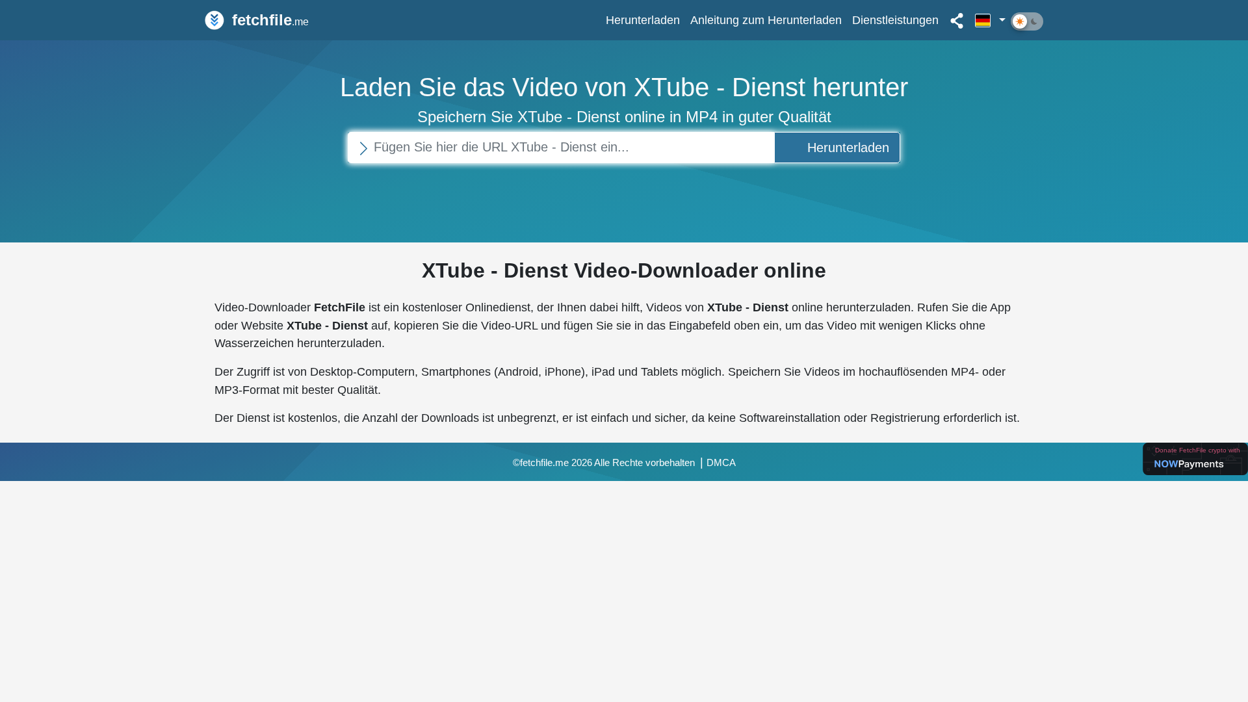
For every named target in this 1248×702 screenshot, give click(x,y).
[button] (990, 20)
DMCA (721, 463)
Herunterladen (643, 20)
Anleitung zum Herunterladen (766, 20)
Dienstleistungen (895, 20)
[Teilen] (957, 20)
